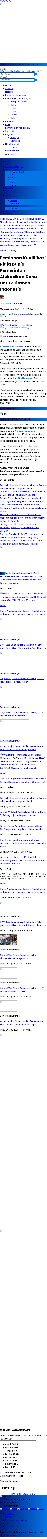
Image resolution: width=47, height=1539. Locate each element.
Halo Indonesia (12, 144)
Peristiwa (9, 121)
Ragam (9, 134)
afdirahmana (6, 303)
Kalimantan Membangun (18, 98)
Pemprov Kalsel (18, 101)
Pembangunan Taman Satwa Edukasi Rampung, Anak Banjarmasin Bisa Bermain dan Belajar (21, 238)
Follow (24, 474)
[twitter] (13, 71)
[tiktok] (40, 71)
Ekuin (7, 124)
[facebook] (5, 71)
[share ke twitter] (14, 314)
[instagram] (22, 71)
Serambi (9, 131)
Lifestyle (14, 137)
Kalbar (13, 114)
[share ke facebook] (5, 314)
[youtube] (32, 71)
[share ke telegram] (33, 314)
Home (8, 85)
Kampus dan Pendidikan (17, 127)
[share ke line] (40, 314)
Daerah (14, 147)
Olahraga (15, 140)
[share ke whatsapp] (23, 314)
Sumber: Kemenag (9, 1481)
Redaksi (9, 1523)
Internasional (12, 150)
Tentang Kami (12, 1526)
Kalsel (13, 104)
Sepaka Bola (34, 579)
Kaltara (14, 111)
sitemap (9, 153)
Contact (9, 1513)
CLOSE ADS (6, 1)
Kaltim (13, 118)
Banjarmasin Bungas (15, 95)
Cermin (9, 88)
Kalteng (14, 108)
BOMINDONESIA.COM (11, 346)
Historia (9, 91)
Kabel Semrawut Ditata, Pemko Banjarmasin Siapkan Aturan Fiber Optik (23, 225)
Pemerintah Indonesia (16, 579)
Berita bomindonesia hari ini (19, 573)
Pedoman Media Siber (16, 1520)
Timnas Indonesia (9, 583)
